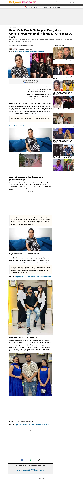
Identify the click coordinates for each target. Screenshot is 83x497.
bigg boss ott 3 (30, 45)
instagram (19, 470)
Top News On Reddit (44, 7)
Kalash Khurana (16, 48)
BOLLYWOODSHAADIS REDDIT (32, 51)
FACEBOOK (20, 51)
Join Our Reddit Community (55, 7)
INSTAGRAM (25, 51)
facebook (33, 469)
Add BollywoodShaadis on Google (31, 82)
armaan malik (19, 45)
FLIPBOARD (16, 51)
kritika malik (25, 45)
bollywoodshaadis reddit (28, 470)
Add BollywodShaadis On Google (31, 7)
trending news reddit (39, 470)
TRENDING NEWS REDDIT (42, 51)
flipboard (28, 469)
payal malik (14, 45)
